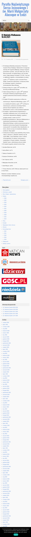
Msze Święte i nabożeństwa (9, 194)
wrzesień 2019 (6, 493)
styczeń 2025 (6, 361)
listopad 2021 (6, 439)
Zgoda (15, 534)
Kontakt (4, 223)
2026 (5, 198)
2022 (5, 206)
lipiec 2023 (5, 398)
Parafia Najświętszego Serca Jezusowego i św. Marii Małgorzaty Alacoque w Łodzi (15, 9)
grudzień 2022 (6, 413)
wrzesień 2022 (6, 419)
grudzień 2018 (6, 511)
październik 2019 (7, 491)
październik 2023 (7, 392)
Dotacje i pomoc (6, 243)
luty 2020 (5, 483)
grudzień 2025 (6, 339)
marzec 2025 (6, 357)
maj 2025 (5, 353)
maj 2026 (5, 328)
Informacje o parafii (7, 192)
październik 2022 (7, 417)
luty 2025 (5, 359)
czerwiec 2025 (6, 351)
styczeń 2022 (6, 435)
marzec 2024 (6, 382)
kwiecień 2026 (6, 330)
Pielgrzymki (5, 241)
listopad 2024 (6, 365)
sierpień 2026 (6, 322)
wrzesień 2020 (6, 468)
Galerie (4, 196)
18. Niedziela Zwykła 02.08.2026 (10, 309)
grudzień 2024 (6, 363)
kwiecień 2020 (6, 479)
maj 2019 (5, 501)
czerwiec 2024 (6, 376)
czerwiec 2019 (6, 499)
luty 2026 (5, 334)
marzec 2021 (6, 456)
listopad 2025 (6, 341)
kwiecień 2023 (6, 404)
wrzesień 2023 (6, 394)
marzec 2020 (6, 481)
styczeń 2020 (6, 485)
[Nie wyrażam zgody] (29, 532)
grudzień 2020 (6, 462)
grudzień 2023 (6, 388)
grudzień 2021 (6, 437)
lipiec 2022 (5, 423)
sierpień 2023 (6, 396)
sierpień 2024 (6, 372)
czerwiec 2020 (6, 474)
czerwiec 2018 (6, 524)
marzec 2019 (6, 505)
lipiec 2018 (5, 522)
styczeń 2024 (6, 386)
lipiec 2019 (5, 497)
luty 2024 (5, 384)
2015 (5, 216)
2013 (5, 218)
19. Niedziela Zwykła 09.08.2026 (10, 307)
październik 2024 (7, 367)
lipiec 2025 (5, 349)
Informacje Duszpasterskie (22, 59)
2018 (5, 214)
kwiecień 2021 (6, 454)
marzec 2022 (6, 431)
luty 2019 (5, 507)
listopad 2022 (6, 415)
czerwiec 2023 (6, 400)
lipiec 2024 (5, 374)
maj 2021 (5, 452)
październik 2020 (7, 466)
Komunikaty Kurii (7, 229)
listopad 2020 (6, 464)
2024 (5, 202)
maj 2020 (5, 476)
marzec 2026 (6, 332)
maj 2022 (5, 427)
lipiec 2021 (5, 448)
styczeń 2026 (6, 337)
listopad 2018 (6, 514)
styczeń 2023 (6, 411)
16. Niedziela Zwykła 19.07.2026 (10, 313)
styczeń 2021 (6, 460)
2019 (5, 212)
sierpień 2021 (6, 446)
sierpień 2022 (6, 421)
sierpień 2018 (6, 520)
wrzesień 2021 (6, 444)
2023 (5, 204)
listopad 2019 (6, 489)
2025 (5, 200)
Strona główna (6, 190)
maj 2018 (5, 526)
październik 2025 (7, 343)
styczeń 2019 (6, 509)
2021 (5, 208)
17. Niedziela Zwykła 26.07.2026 (10, 311)
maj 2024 (5, 378)
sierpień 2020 (6, 470)
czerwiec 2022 (6, 425)
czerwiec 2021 (6, 450)
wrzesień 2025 (6, 345)
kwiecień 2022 (6, 429)
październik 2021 (7, 441)
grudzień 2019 (6, 487)
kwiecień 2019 (6, 503)
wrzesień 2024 (6, 369)
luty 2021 (5, 458)
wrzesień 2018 (6, 518)
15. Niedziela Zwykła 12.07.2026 (10, 315)
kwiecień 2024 (6, 380)
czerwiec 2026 (6, 326)
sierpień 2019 (6, 495)
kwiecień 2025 (6, 355)
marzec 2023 (6, 406)
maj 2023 (5, 402)
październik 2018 (7, 516)
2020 (5, 210)
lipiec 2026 (5, 324)
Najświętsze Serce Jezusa (9, 225)
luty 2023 (5, 409)
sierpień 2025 (6, 347)
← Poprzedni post (6, 180)
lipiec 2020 (5, 472)
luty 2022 (5, 433)
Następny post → (25, 180)
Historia (4, 227)
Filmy (4, 220)
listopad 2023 (6, 390)
